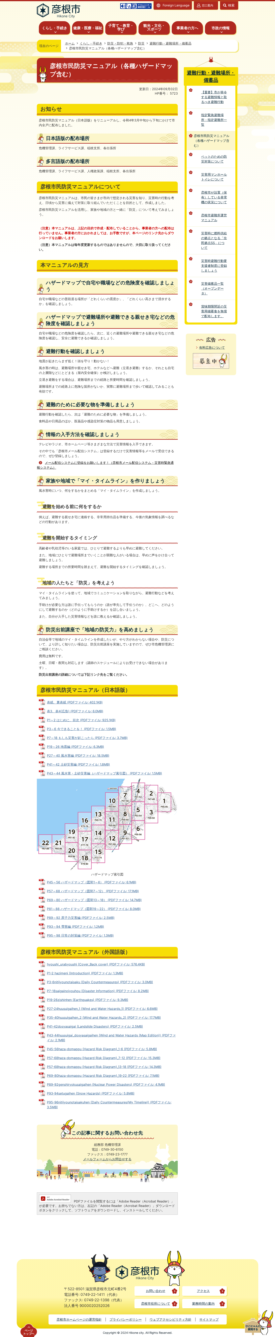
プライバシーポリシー (126, 1319)
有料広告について (212, 347)
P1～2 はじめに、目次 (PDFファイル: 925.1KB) (81, 720)
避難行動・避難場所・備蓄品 (170, 43)
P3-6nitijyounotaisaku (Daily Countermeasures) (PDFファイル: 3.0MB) (100, 982)
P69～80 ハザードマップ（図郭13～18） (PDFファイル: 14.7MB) (94, 900)
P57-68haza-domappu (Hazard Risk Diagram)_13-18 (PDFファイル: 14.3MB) (104, 1067)
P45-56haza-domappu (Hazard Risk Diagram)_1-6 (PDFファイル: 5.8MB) (102, 1049)
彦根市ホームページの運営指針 (79, 1319)
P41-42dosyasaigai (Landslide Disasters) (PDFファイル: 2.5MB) (95, 1026)
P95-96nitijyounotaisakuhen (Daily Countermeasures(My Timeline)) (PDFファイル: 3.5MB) (109, 1104)
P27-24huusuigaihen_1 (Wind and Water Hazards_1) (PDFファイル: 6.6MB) (102, 1009)
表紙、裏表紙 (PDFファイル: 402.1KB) (75, 702)
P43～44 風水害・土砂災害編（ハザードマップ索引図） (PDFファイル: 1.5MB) (104, 773)
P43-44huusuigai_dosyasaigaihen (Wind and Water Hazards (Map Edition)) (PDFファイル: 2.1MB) (111, 1037)
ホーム (70, 43)
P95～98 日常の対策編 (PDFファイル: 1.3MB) (80, 935)
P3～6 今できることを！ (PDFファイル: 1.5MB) (81, 729)
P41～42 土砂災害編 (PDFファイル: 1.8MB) (78, 764)
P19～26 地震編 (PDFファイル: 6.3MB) (75, 747)
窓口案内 (207, 5)
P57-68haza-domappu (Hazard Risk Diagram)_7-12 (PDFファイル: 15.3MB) (103, 1058)
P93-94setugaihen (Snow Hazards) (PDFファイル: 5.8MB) (90, 1093)
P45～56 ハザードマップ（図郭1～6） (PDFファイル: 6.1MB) (91, 882)
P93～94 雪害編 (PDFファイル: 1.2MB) (75, 927)
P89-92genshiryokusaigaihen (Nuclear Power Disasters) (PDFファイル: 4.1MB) (106, 1084)
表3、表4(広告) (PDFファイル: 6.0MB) (75, 711)
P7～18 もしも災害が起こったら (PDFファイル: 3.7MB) (87, 738)
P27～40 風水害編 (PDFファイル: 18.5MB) (78, 756)
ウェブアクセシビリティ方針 (170, 1319)
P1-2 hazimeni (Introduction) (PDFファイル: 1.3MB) (85, 973)
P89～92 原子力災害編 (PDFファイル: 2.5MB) (81, 918)
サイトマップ (209, 1319)
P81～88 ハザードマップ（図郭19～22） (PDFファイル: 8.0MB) (94, 909)
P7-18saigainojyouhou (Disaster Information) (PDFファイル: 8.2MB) (98, 991)
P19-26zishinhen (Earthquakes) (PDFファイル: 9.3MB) (87, 1000)
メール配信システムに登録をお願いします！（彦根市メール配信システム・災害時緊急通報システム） (105, 465)
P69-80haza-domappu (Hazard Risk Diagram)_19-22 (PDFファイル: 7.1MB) (103, 1076)
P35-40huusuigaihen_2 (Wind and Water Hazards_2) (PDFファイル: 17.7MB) (104, 1018)
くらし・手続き (91, 43)
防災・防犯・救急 (120, 43)
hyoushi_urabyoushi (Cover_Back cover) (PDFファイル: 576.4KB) (96, 964)
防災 (141, 43)
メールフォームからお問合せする (107, 1159)
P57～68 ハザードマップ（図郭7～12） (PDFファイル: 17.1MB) (93, 891)
